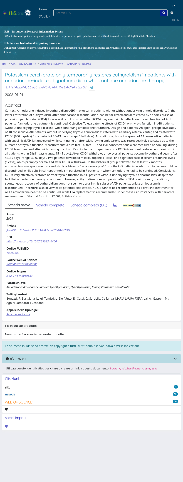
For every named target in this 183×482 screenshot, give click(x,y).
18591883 (12, 253)
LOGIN (174, 20)
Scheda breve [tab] (19, 205)
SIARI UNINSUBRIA (23, 64)
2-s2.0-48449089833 (19, 276)
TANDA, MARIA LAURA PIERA (62, 87)
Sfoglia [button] (43, 16)
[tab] (115, 205)
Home (43, 9)
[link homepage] (18, 13)
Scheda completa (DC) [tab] (89, 205)
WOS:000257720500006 (21, 264)
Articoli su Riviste (51, 64)
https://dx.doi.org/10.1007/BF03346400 (31, 241)
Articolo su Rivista (79, 64)
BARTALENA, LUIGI (21, 87)
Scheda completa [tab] (50, 205)
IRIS (4, 64)
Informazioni (17, 358)
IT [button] (171, 6)
